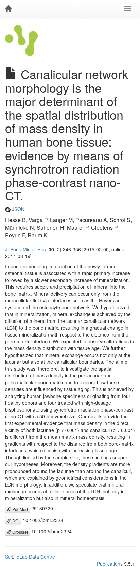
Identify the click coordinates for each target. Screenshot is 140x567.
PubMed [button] (19, 509)
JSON (17, 209)
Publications (110, 563)
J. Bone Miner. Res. (26, 249)
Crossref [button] (19, 532)
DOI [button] (15, 520)
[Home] (8, 8)
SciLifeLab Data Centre (30, 556)
